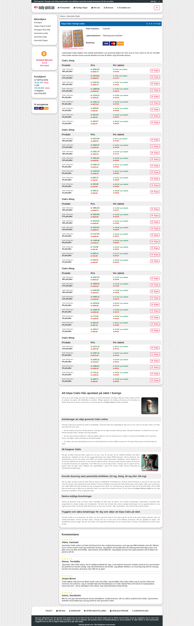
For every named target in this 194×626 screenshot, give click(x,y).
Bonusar (109, 8)
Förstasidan (64, 8)
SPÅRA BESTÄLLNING (96, 611)
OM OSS (61, 611)
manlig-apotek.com (86, 624)
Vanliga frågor (81, 8)
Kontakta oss (124, 8)
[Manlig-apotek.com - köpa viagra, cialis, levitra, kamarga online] (44, 7)
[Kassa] (157, 7)
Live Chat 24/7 (40, 93)
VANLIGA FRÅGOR (120, 611)
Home (62, 16)
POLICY (49, 611)
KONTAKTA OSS (141, 611)
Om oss (96, 8)
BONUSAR (75, 611)
